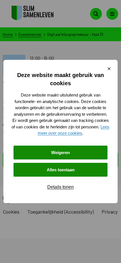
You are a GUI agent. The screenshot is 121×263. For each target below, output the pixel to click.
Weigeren (60, 152)
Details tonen (60, 187)
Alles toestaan (61, 169)
